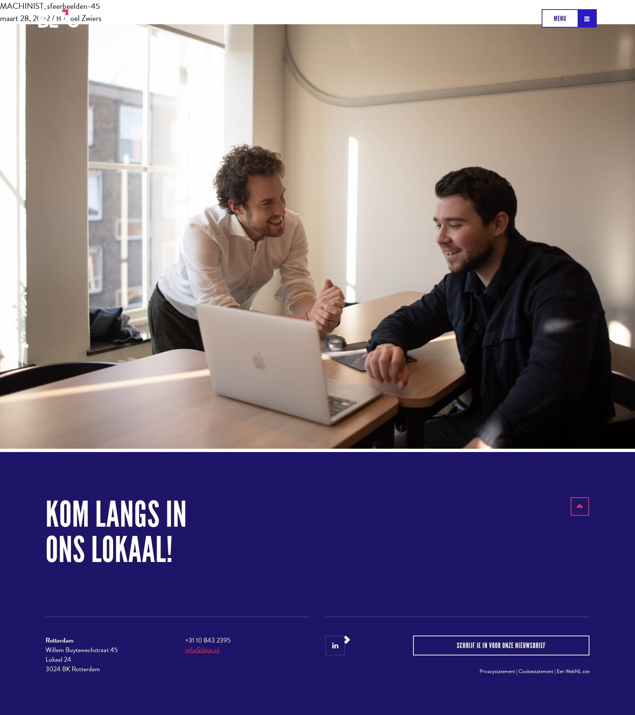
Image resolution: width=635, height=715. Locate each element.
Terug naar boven (580, 515)
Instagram (354, 645)
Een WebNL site (573, 671)
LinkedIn (335, 645)
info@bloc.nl (202, 650)
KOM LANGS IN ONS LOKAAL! (116, 532)
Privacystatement (497, 671)
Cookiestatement (536, 671)
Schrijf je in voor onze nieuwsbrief (501, 645)
